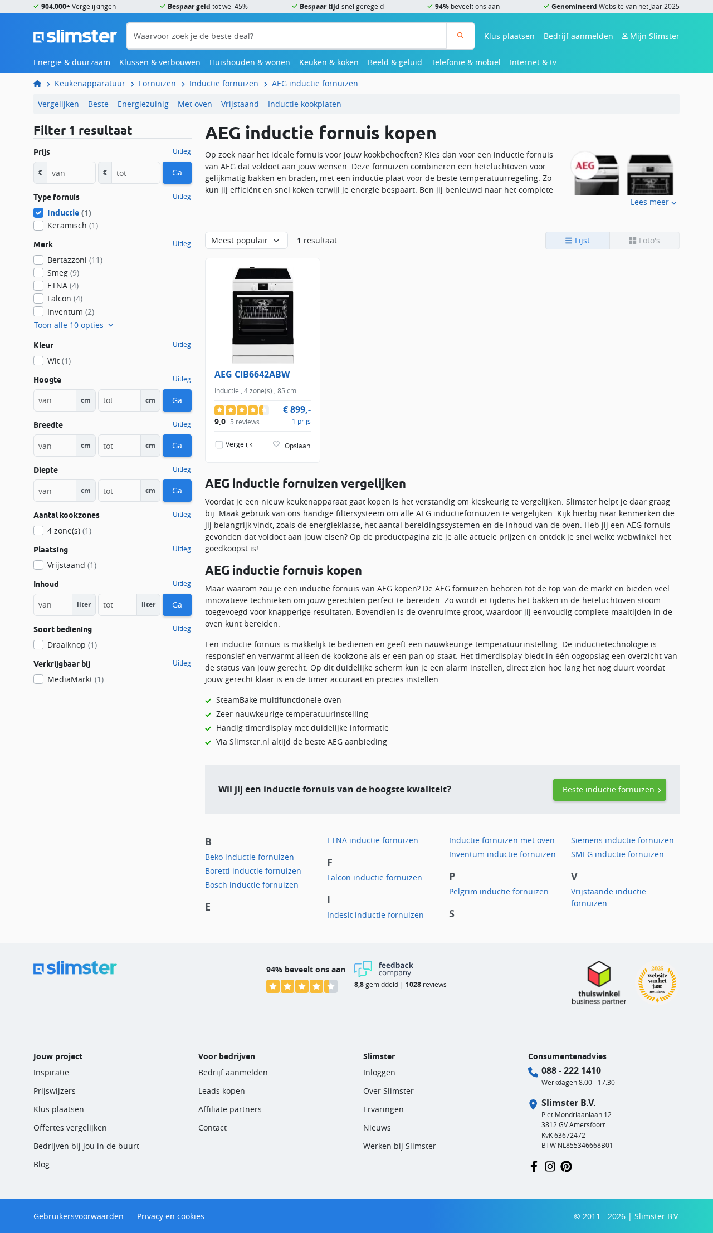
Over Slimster (388, 1090)
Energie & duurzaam (71, 62)
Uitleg (182, 151)
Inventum (70, 311)
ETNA (63, 285)
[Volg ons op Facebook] (534, 1166)
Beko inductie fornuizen (249, 857)
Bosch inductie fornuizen (252, 884)
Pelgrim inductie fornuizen (499, 891)
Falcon (64, 298)
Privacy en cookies (170, 1216)
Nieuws (377, 1127)
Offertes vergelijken (70, 1127)
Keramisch (72, 225)
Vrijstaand (240, 104)
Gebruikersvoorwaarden (78, 1216)
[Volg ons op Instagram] (550, 1166)
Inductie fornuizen (223, 83)
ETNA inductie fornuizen (372, 840)
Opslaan (297, 446)
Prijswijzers (54, 1090)
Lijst (581, 240)
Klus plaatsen (509, 36)
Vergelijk (239, 444)
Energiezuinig (143, 104)
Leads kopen (221, 1090)
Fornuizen (157, 83)
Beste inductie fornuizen (609, 789)
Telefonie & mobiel (466, 62)
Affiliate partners (230, 1109)
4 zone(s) (69, 530)
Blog (41, 1164)
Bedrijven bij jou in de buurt (86, 1146)
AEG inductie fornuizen (315, 83)
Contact (212, 1127)
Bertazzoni (74, 260)
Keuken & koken (329, 62)
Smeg (63, 272)
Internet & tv (533, 62)
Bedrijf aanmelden (578, 36)
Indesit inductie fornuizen (375, 914)
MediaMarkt (75, 679)
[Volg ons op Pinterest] (566, 1166)
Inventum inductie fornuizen (502, 854)
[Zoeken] (460, 36)
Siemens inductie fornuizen (622, 840)
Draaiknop (72, 644)
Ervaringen (383, 1109)
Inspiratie (51, 1072)
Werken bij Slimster (399, 1146)
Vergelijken (58, 104)
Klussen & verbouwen (160, 62)
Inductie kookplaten (304, 104)
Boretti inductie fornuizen (253, 870)
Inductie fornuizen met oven (502, 840)
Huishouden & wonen (249, 62)
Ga (177, 172)
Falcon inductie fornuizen (374, 877)
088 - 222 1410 (571, 1070)
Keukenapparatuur (90, 83)
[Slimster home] (75, 35)
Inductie (69, 212)
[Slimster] (41, 83)
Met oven (195, 104)
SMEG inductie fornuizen (617, 854)
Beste (98, 104)
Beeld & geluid (395, 62)
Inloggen (379, 1072)
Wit (59, 360)
